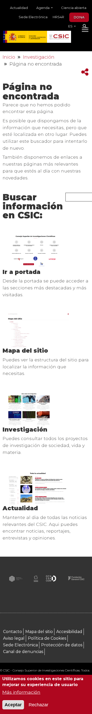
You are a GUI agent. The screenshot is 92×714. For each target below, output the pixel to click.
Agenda (43, 8)
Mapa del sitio (25, 350)
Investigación (38, 57)
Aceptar (13, 704)
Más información (21, 692)
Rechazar (38, 704)
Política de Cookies (47, 638)
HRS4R (58, 17)
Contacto (12, 631)
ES (70, 26)
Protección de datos (61, 644)
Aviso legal (14, 638)
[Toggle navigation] (84, 30)
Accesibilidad (69, 631)
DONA (79, 17)
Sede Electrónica (33, 17)
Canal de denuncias (23, 651)
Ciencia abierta (73, 8)
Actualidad (19, 8)
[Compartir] (84, 72)
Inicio (9, 57)
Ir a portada (21, 272)
